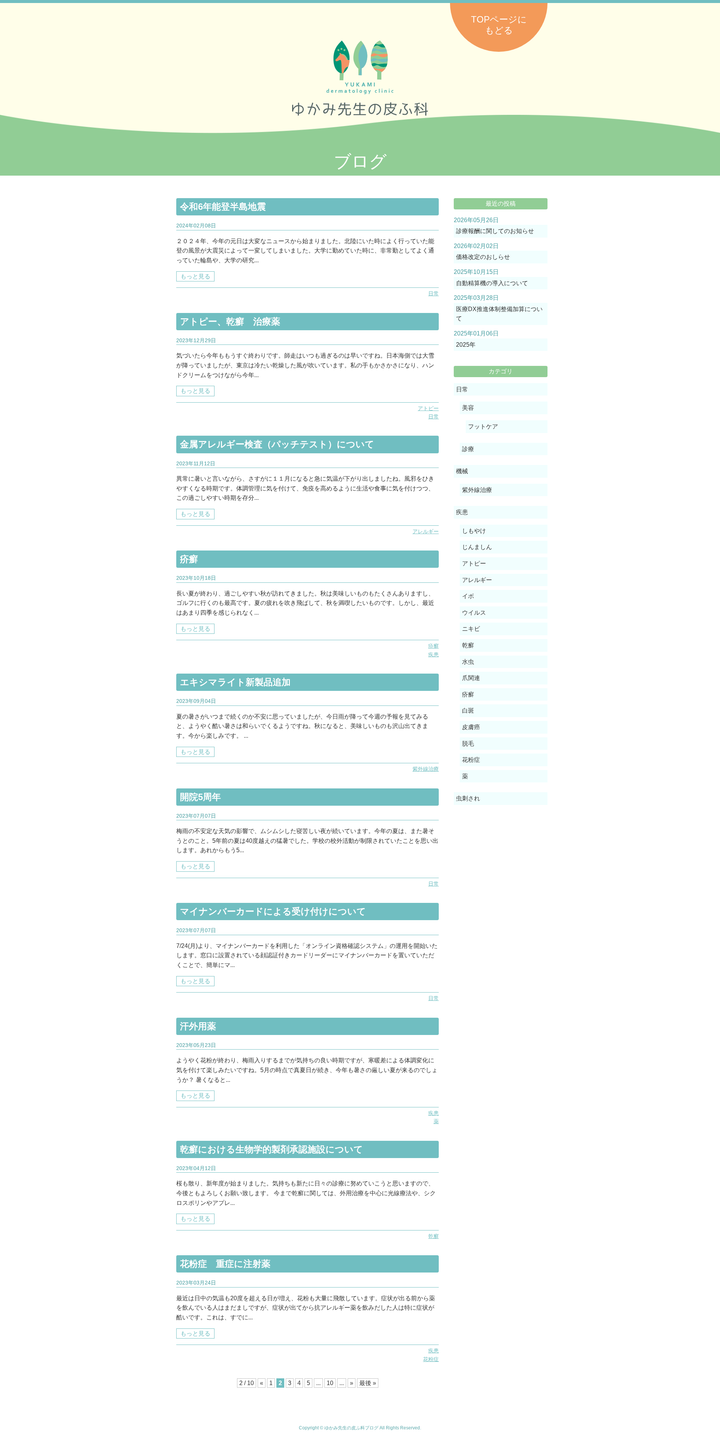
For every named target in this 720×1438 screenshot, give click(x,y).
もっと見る (195, 276)
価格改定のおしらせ (483, 257)
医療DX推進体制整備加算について (499, 314)
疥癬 (189, 559)
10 (330, 1383)
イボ (468, 596)
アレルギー (425, 531)
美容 (468, 408)
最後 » (367, 1383)
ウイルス (474, 612)
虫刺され (468, 798)
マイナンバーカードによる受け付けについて (273, 911)
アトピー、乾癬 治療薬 (230, 321)
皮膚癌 (471, 727)
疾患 (433, 654)
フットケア (483, 426)
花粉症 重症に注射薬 (225, 1264)
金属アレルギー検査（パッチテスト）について (277, 444)
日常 (433, 293)
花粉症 (431, 1359)
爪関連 (471, 678)
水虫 (468, 662)
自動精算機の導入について (492, 283)
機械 (462, 471)
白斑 (468, 710)
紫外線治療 (425, 769)
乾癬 (433, 1236)
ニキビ (471, 629)
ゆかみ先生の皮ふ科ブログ (360, 78)
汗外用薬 (198, 1026)
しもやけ (474, 531)
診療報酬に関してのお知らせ (495, 231)
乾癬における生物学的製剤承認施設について (271, 1149)
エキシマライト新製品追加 (235, 682)
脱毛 (468, 743)
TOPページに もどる (499, 24)
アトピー (428, 408)
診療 (468, 449)
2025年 (466, 344)
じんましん (477, 547)
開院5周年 (200, 797)
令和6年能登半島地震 (223, 207)
